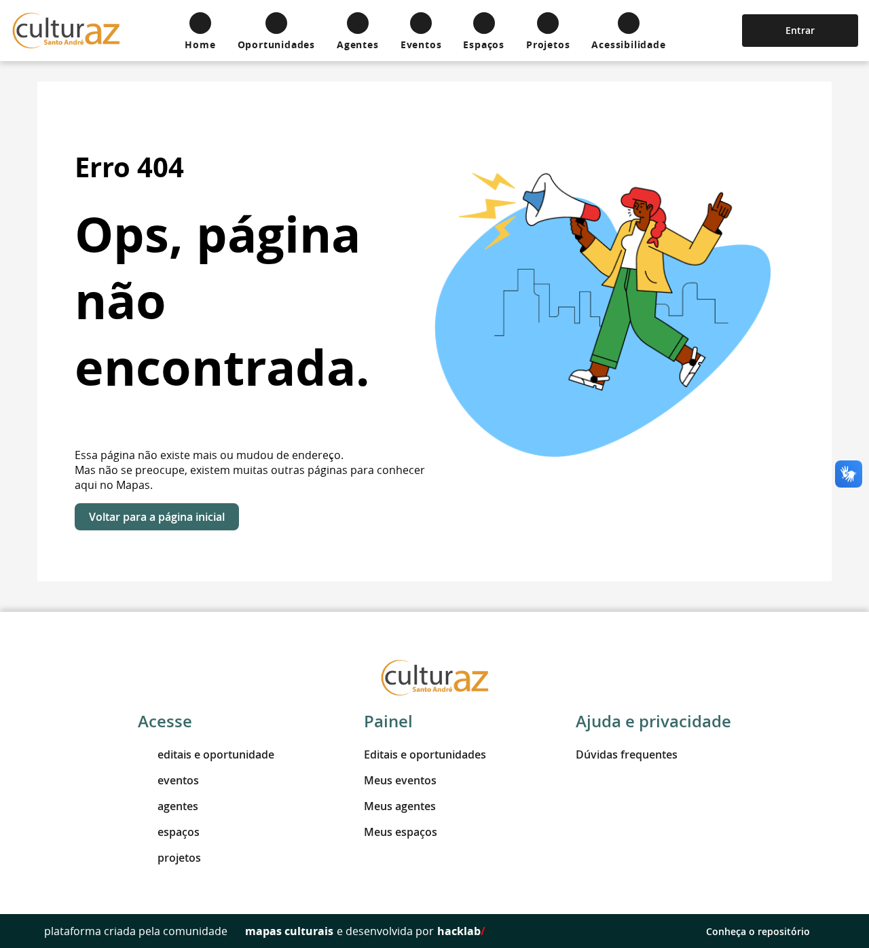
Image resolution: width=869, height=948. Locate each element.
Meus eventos (400, 780)
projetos (179, 857)
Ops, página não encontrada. (222, 301)
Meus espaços (400, 831)
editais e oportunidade (216, 754)
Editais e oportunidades (425, 754)
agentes (178, 806)
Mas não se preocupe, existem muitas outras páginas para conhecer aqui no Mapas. (250, 477)
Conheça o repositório (758, 931)
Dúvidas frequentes (627, 754)
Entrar (800, 30)
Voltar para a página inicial (157, 517)
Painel (388, 721)
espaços (179, 831)
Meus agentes (400, 806)
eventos (178, 780)
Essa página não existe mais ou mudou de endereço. (209, 455)
